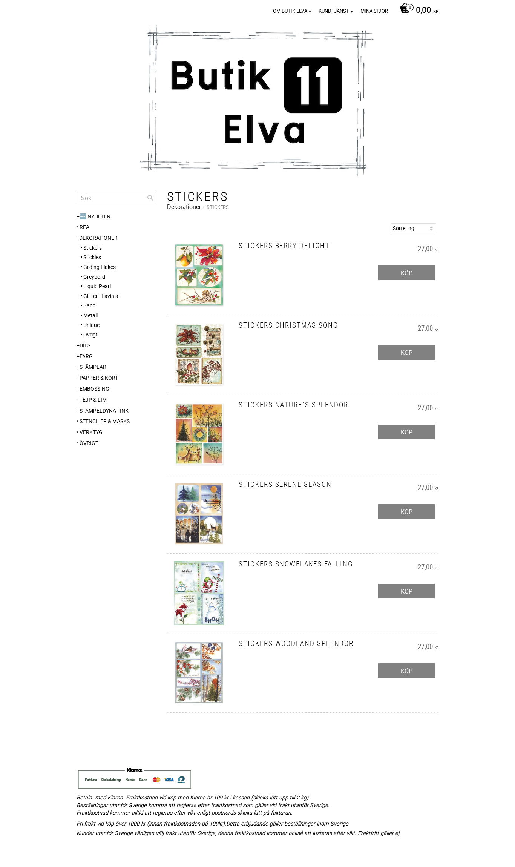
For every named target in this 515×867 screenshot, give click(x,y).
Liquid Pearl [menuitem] (97, 286)
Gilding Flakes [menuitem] (99, 266)
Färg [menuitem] (86, 356)
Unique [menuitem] (91, 324)
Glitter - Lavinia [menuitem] (100, 295)
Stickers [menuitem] (92, 247)
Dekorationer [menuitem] (98, 237)
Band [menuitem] (89, 305)
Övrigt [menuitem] (90, 334)
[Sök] (150, 198)
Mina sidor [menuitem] (374, 11)
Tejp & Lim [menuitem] (93, 399)
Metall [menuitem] (90, 315)
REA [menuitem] (84, 226)
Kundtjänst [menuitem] (334, 11)
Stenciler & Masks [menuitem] (105, 421)
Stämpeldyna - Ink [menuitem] (104, 410)
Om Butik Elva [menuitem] (290, 11)
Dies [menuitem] (85, 345)
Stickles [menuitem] (92, 257)
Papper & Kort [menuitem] (99, 377)
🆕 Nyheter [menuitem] (95, 216)
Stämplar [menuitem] (93, 366)
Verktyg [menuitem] (91, 432)
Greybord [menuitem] (94, 276)
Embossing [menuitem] (94, 388)
